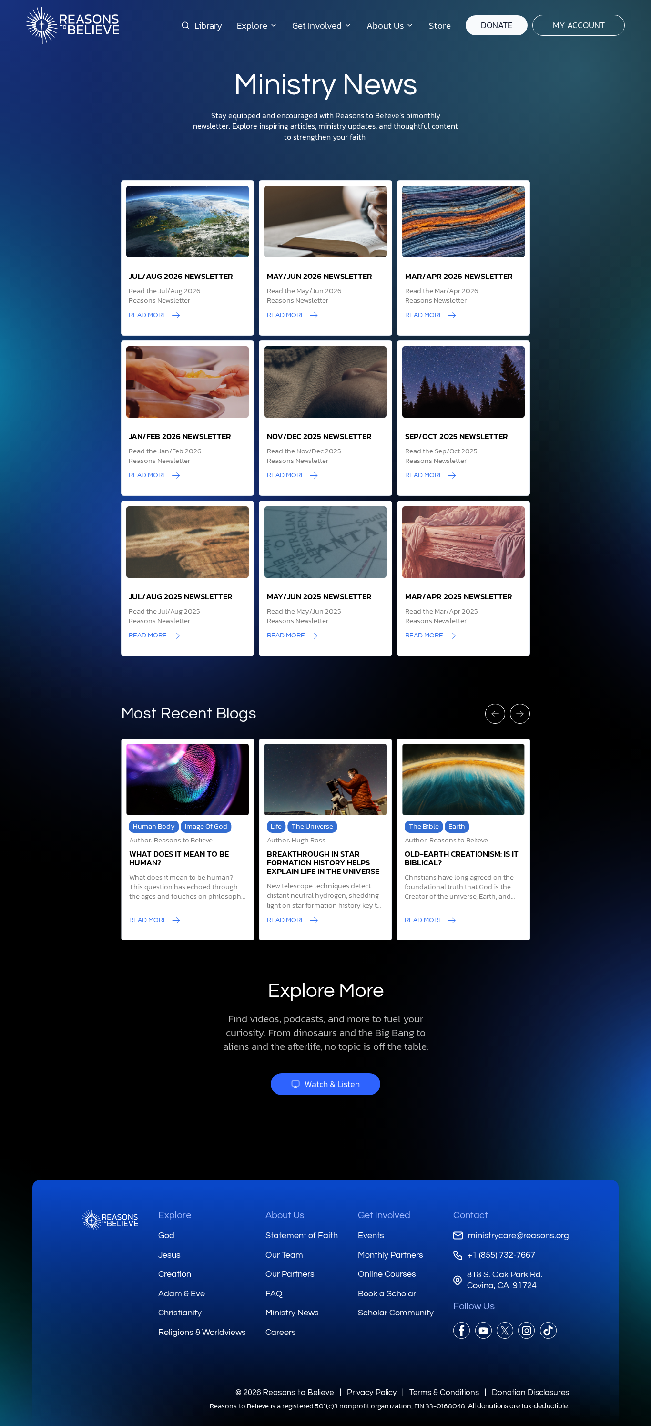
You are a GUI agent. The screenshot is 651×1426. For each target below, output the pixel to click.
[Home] (110, 1221)
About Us (285, 1215)
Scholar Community (396, 1312)
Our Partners (290, 1274)
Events (371, 1235)
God (166, 1235)
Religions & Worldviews (202, 1332)
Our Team (284, 1255)
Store (440, 25)
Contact (470, 1215)
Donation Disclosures (530, 1392)
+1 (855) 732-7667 (501, 1255)
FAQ (274, 1293)
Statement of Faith (301, 1235)
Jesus (169, 1255)
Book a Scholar (387, 1293)
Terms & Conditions (444, 1392)
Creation (174, 1274)
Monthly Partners (390, 1255)
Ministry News (292, 1312)
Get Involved (384, 1215)
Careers (280, 1332)
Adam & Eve (181, 1293)
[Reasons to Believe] (72, 25)
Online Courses (387, 1274)
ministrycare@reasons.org (518, 1235)
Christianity (180, 1312)
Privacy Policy (371, 1392)
